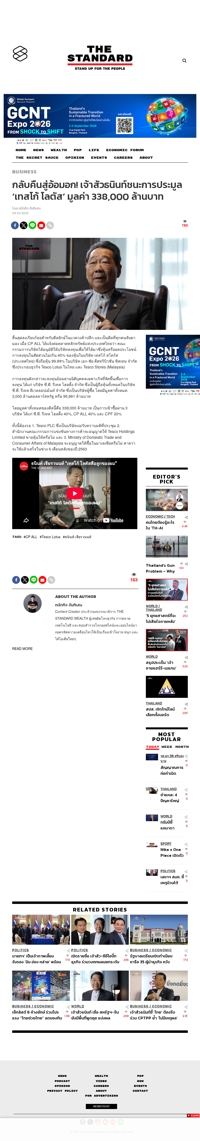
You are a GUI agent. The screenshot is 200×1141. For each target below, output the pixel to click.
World (152, 606)
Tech (170, 516)
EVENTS (99, 157)
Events (140, 1086)
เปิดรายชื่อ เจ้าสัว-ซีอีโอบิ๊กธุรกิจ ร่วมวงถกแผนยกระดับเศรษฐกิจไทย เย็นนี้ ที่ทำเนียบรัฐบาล (95, 958)
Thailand (154, 610)
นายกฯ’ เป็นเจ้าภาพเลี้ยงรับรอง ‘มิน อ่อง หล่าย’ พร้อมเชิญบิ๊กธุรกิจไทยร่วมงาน (36, 958)
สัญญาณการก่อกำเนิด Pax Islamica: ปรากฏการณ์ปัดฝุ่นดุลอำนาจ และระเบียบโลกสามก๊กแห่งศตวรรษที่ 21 (171, 770)
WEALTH (59, 150)
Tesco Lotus (51, 536)
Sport (165, 844)
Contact (140, 1090)
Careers (101, 1086)
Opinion (62, 1086)
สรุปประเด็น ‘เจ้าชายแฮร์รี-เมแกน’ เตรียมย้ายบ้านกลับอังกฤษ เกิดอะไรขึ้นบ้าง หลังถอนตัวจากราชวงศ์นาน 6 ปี (161, 665)
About (101, 1090)
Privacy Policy (62, 1090)
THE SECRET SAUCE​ (37, 157)
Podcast (62, 1081)
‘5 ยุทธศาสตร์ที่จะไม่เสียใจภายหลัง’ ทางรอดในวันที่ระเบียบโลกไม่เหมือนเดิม (161, 618)
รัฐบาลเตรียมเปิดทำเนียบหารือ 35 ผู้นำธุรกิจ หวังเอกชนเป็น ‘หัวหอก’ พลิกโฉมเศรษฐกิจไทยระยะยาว (153, 958)
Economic (154, 516)
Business (24, 171)
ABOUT (146, 157)
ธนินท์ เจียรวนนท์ (78, 536)
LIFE (94, 150)
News (62, 1076)
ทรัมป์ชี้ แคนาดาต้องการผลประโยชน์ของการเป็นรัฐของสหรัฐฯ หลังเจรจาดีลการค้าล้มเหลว (171, 824)
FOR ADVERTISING (101, 1095)
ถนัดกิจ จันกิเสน (29, 208)
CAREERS (123, 157)
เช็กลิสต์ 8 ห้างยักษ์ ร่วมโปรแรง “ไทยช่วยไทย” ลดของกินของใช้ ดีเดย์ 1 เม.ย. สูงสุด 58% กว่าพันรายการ (37, 1014)
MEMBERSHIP (101, 1106)
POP (78, 150)
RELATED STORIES (100, 909)
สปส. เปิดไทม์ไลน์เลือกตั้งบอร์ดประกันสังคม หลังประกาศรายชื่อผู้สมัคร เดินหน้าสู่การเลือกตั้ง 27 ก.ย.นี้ (160, 711)
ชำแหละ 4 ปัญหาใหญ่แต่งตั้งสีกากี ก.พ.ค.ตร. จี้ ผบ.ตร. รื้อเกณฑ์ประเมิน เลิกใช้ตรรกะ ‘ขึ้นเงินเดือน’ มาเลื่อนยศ (171, 797)
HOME (21, 150)
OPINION (74, 157)
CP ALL (31, 536)
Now (140, 1081)
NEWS (38, 150)
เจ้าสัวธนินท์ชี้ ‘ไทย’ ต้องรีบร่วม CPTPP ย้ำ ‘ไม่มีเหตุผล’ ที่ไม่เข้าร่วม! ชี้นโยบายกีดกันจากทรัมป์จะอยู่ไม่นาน (154, 1014)
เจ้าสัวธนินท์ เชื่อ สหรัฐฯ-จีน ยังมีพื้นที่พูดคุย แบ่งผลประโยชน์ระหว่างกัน (95, 1014)
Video (101, 1081)
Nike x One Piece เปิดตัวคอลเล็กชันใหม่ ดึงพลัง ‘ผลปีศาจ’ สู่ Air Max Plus (172, 852)
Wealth (101, 1076)
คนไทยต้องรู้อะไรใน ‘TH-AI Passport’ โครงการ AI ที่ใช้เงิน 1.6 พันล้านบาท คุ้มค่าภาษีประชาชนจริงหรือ (160, 525)
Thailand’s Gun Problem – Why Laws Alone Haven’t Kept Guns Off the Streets (160, 568)
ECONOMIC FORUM (125, 150)
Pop (140, 1076)
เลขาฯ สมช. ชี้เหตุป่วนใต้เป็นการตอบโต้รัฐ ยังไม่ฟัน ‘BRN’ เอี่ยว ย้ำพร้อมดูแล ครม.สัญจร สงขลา (172, 879)
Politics (167, 871)
